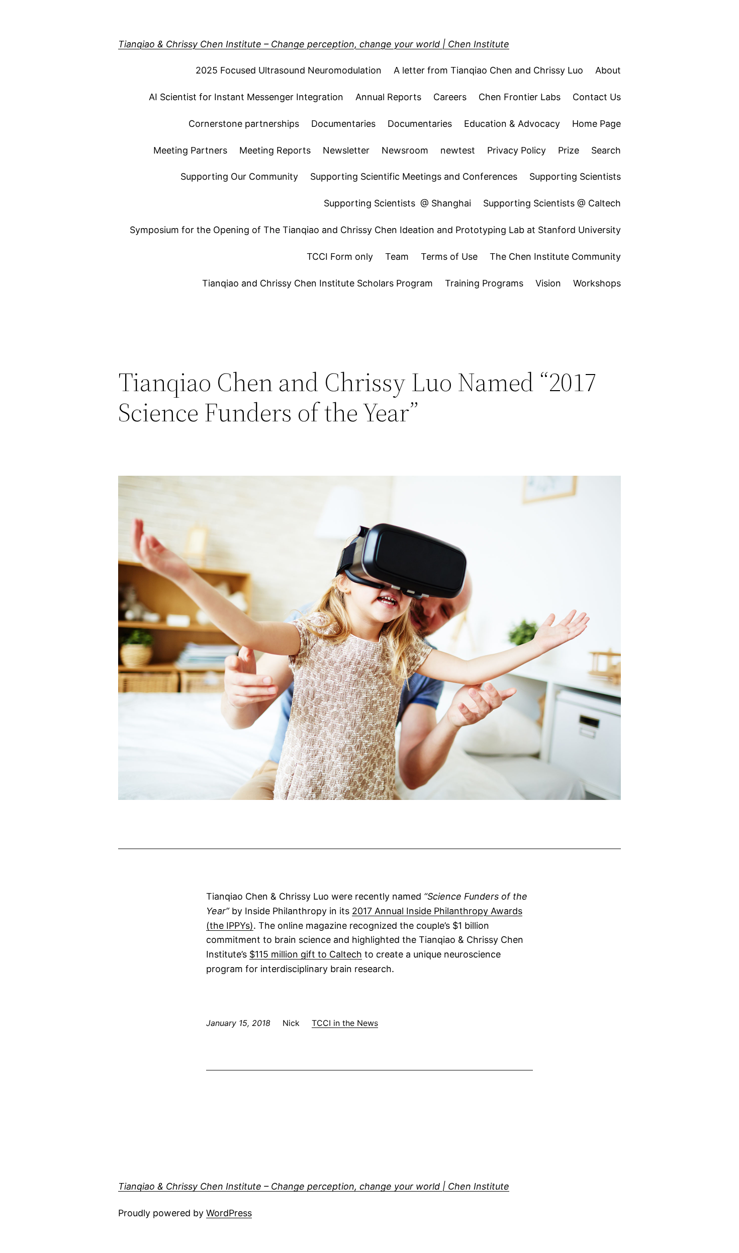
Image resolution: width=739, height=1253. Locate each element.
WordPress (229, 1213)
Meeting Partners (190, 150)
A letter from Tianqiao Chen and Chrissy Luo (488, 70)
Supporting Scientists (575, 176)
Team (397, 256)
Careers (450, 97)
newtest (457, 150)
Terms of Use (449, 256)
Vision (548, 283)
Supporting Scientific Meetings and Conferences (413, 176)
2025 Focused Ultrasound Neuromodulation (289, 70)
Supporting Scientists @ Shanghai (397, 203)
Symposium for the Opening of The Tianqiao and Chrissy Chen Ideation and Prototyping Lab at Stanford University (375, 230)
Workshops (597, 283)
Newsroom (405, 150)
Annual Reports (388, 97)
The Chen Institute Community (555, 256)
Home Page (596, 123)
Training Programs (484, 283)
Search (606, 150)
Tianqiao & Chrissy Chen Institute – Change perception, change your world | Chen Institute (313, 44)
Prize (568, 150)
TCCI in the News (345, 1023)
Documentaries (343, 123)
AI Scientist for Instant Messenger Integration (246, 97)
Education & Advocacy (512, 123)
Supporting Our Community (239, 176)
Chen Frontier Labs (520, 97)
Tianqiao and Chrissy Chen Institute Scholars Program (317, 283)
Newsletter (346, 150)
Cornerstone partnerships (244, 123)
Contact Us (597, 97)
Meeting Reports (275, 150)
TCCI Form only (340, 256)
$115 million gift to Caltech (305, 954)
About (608, 70)
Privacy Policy (516, 150)
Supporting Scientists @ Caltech (552, 203)
